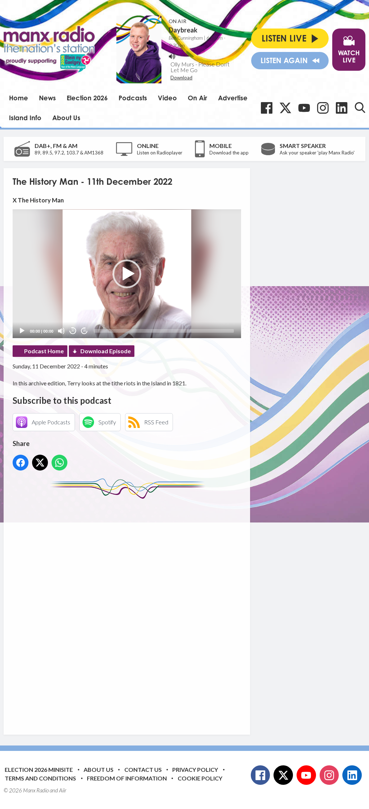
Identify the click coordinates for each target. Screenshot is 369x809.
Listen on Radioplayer (159, 153)
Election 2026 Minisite (39, 769)
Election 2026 (87, 98)
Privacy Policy (195, 769)
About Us (66, 118)
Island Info (25, 118)
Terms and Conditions (40, 778)
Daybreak (183, 30)
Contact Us (143, 769)
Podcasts (133, 98)
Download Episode (105, 350)
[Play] (22, 330)
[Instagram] (323, 108)
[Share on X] (40, 463)
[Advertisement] (148, 611)
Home (18, 98)
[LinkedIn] (341, 108)
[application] (127, 273)
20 (72, 330)
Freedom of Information (127, 778)
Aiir (62, 790)
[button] (126, 273)
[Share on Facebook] (20, 463)
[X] (285, 108)
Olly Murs (182, 64)
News (47, 98)
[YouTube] (304, 108)
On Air (197, 98)
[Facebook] (266, 108)
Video (167, 98)
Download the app (229, 153)
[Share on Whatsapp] (59, 463)
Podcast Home (44, 350)
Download (181, 77)
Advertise (233, 98)
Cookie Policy (200, 778)
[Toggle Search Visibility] (360, 107)
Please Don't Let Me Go (200, 67)
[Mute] (61, 330)
